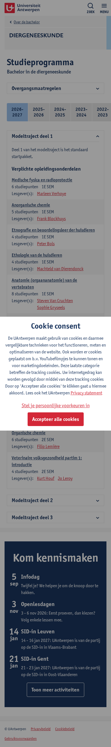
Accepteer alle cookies (55, 419)
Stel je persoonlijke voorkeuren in (56, 405)
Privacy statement (86, 393)
